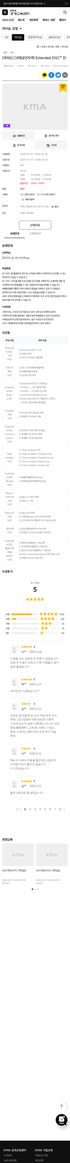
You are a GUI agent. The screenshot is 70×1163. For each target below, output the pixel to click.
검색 (65, 12)
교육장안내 (35, 233)
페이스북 (51, 75)
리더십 (18, 37)
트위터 (58, 75)
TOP (61, 1106)
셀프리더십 (54, 37)
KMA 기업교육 (44, 1150)
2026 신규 (8, 20)
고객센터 (8, 1155)
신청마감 (35, 225)
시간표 (54, 145)
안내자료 (21, 145)
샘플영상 (21, 135)
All (6, 37)
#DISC (21, 66)
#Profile (45, 66)
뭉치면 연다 (54, 135)
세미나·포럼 (48, 20)
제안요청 (39, 1160)
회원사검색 (29, 199)
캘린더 (62, 20)
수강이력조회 (10, 1160)
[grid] (35, 720)
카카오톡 (44, 75)
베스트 (21, 20)
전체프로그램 (41, 1155)
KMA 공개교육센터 (15, 1150)
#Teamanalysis (60, 66)
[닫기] (66, 3)
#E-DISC (32, 66)
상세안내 (14, 233)
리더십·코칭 (10, 29)
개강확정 (33, 20)
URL (65, 75)
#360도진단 (9, 66)
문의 (56, 206)
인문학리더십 (35, 37)
